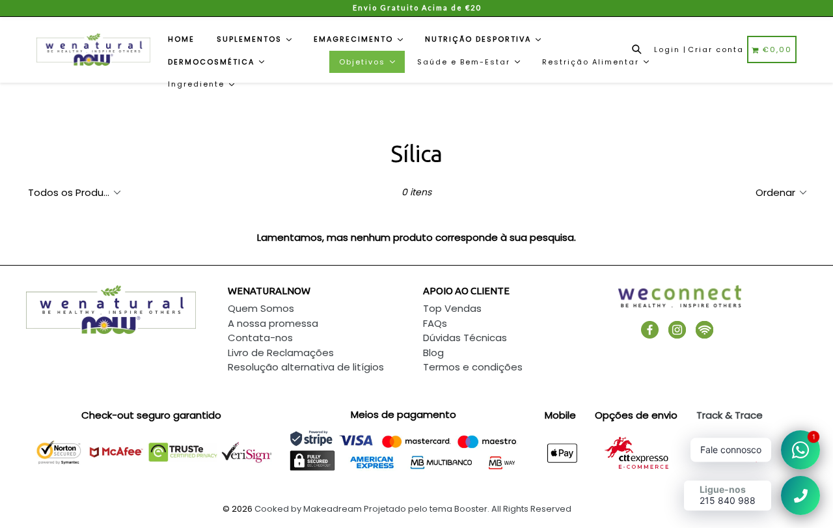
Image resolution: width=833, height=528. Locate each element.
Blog (433, 352)
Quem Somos (261, 308)
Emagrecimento (355, 39)
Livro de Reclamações (281, 352)
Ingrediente (198, 84)
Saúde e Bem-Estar (465, 62)
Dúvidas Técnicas (465, 337)
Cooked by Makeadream (308, 509)
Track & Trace (729, 415)
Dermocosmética (213, 62)
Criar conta (716, 49)
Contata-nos (260, 337)
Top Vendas (452, 308)
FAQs (435, 323)
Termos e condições (473, 367)
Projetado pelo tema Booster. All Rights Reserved (467, 509)
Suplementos (251, 39)
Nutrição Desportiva (479, 39)
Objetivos (364, 62)
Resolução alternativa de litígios (306, 367)
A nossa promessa (273, 323)
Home (181, 39)
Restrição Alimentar (592, 62)
